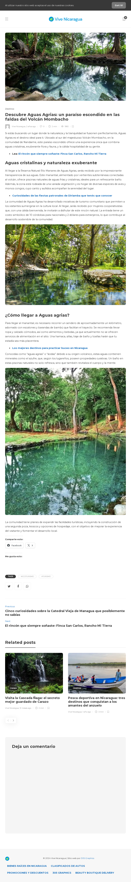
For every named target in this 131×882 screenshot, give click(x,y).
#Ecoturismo (27, 576)
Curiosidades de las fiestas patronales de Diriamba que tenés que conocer (62, 195)
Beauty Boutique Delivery (94, 872)
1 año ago (87, 712)
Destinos (9, 108)
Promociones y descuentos (27, 872)
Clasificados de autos (68, 865)
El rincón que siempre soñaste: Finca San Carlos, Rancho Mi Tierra (62, 153)
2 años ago (31, 126)
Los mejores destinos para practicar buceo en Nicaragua (50, 348)
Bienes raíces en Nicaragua (27, 865)
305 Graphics (87, 858)
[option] (34, 682)
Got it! (119, 5)
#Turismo (46, 576)
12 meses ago (25, 708)
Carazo (13, 688)
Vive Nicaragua (18, 126)
